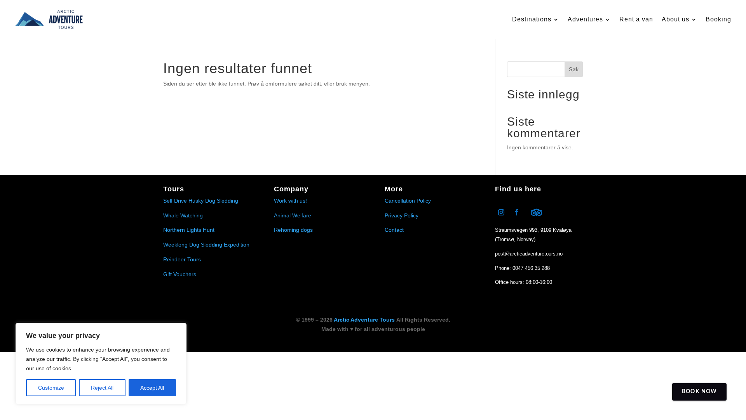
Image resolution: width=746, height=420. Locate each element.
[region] (101, 363)
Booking (718, 19)
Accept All (152, 388)
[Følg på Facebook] (517, 212)
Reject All (102, 388)
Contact (394, 230)
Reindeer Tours (182, 259)
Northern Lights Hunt (188, 230)
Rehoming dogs (293, 230)
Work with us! (290, 201)
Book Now (699, 391)
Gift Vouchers (179, 274)
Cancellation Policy (408, 201)
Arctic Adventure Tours (364, 320)
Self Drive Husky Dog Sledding (200, 201)
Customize (51, 388)
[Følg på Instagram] (501, 212)
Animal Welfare (292, 215)
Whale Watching (183, 215)
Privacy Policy (401, 215)
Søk (574, 69)
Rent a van (636, 19)
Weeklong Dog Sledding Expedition (206, 245)
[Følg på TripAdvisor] (536, 212)
